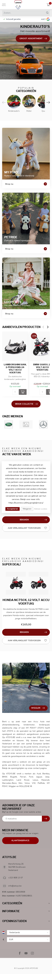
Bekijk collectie (24, 404)
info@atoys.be (15, 885)
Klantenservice (20, 840)
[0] (48, 4)
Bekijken (24, 519)
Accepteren (12, 508)
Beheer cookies (40, 509)
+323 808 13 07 (15, 877)
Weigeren (27, 508)
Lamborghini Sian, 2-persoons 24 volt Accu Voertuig (15, 368)
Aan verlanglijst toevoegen (24, 528)
